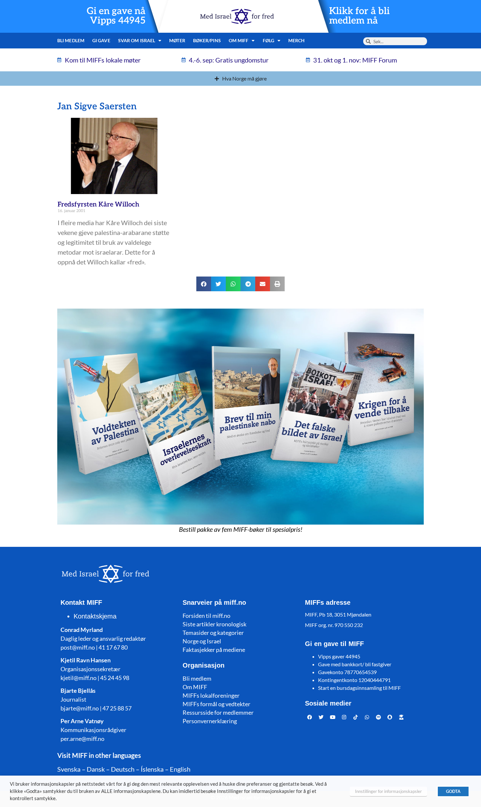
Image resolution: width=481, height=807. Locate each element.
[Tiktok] (356, 717)
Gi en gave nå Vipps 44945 (116, 16)
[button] (203, 284)
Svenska (68, 769)
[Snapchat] (390, 717)
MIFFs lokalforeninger (211, 695)
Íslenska (152, 769)
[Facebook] (310, 717)
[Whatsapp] (367, 717)
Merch (296, 40)
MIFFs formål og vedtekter (216, 704)
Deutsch (122, 769)
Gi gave (101, 40)
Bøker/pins (207, 40)
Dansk (96, 769)
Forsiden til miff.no (206, 615)
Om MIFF (195, 686)
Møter (177, 40)
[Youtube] (333, 717)
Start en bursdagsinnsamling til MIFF (359, 688)
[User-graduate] (401, 717)
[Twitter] (321, 717)
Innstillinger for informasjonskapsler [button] (388, 791)
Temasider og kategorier (213, 632)
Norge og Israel (202, 641)
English (180, 769)
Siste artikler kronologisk (214, 624)
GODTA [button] (453, 791)
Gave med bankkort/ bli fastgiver (354, 664)
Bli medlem (70, 40)
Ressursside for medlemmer (218, 712)
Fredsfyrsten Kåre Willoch (98, 204)
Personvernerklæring (210, 721)
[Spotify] (378, 717)
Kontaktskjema (95, 616)
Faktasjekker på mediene (214, 649)
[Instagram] (344, 717)
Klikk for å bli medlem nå (359, 16)
